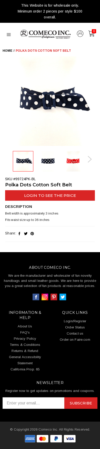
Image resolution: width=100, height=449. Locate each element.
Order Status (75, 327)
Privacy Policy (25, 338)
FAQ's (25, 332)
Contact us (75, 333)
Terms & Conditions (25, 345)
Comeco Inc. (48, 429)
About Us (25, 326)
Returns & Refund (25, 351)
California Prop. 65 (25, 369)
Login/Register (75, 321)
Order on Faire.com (75, 339)
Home (7, 50)
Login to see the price (50, 195)
